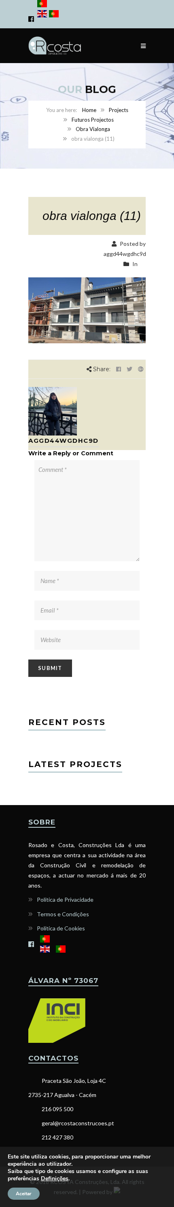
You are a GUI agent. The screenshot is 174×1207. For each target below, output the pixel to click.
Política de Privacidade (65, 899)
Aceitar (24, 1193)
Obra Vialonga (93, 129)
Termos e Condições (63, 914)
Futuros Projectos (93, 119)
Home (89, 110)
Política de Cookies (61, 928)
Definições (54, 1178)
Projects (118, 110)
